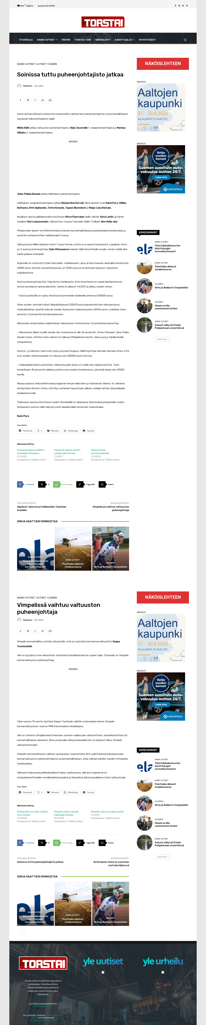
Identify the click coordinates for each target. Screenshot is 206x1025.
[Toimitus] (19, 86)
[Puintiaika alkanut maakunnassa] (73, 549)
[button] (185, 40)
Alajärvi (110, 563)
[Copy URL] (42, 100)
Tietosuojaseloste (43, 1006)
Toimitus (27, 86)
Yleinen (52, 64)
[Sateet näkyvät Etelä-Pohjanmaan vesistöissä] (144, 325)
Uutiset (41, 64)
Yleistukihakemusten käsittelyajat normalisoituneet (35, 564)
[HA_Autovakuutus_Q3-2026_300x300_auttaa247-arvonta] (161, 192)
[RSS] (183, 6)
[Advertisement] (73, 166)
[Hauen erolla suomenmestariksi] (144, 305)
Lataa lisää (162, 339)
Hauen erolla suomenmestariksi (166, 307)
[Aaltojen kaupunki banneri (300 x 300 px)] (161, 130)
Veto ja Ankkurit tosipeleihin (110, 566)
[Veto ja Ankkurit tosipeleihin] (110, 549)
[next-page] (24, 576)
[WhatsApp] (35, 100)
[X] (187, 6)
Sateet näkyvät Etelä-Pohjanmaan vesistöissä (169, 326)
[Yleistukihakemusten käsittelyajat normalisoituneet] (35, 549)
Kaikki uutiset (26, 64)
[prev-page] (19, 576)
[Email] (50, 100)
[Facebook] (175, 6)
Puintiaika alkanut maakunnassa (73, 565)
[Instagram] (179, 6)
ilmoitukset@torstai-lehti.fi (43, 1020)
